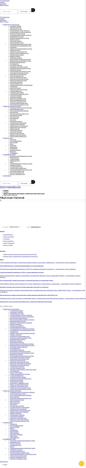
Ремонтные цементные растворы (18, 80)
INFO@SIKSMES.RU (6, 15)
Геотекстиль (13, 139)
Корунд (12, 162)
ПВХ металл (13, 151)
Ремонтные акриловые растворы (18, 77)
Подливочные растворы (16, 121)
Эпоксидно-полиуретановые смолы (19, 103)
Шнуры (11, 144)
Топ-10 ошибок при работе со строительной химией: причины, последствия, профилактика (22, 265)
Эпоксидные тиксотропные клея (18, 74)
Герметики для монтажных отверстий (19, 38)
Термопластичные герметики (17, 124)
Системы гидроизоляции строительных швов (21, 85)
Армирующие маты (15, 160)
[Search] (33, 10)
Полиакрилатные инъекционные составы (20, 68)
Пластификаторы (14, 64)
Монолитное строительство (11, 24)
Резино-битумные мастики (16, 76)
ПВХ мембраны (13, 148)
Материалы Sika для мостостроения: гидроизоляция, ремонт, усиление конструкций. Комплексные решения (26, 301)
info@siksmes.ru (36, 227)
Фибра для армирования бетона (18, 100)
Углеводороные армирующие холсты (19, 94)
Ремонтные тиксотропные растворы (19, 79)
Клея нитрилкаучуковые (16, 115)
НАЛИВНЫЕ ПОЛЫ (9, 154)
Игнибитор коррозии (15, 56)
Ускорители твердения (16, 95)
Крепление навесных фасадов (17, 62)
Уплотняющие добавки (16, 97)
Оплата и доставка (8, 245)
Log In (5, 464)
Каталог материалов (8, 241)
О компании (6, 239)
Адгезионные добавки (15, 26)
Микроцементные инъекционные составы (20, 61)
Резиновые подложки (15, 165)
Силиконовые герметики (16, 82)
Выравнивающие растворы (17, 36)
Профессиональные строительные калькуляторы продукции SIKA (20, 254)
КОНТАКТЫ (7, 175)
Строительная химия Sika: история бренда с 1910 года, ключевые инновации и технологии (22, 272)
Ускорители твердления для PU (18, 101)
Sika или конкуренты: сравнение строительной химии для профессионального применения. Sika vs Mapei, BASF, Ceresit (28, 295)
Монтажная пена (14, 118)
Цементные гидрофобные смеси (18, 98)
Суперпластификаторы (16, 91)
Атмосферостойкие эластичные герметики (21, 107)
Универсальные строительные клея (19, 126)
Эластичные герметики (16, 41)
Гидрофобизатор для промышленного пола (20, 45)
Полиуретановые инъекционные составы (20, 71)
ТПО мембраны (14, 86)
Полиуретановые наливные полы (18, 136)
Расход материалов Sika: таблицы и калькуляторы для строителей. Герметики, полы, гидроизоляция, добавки (26, 280)
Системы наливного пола (16, 83)
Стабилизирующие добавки (17, 92)
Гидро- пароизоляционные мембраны (19, 110)
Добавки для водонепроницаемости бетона (21, 48)
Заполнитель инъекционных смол (18, 52)
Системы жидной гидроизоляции (18, 123)
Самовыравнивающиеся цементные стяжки (21, 163)
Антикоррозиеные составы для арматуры (20, 32)
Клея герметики (14, 112)
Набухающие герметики (16, 58)
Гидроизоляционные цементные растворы (20, 44)
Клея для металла (14, 117)
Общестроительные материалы (12, 106)
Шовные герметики (15, 39)
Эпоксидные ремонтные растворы (18, 89)
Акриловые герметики (15, 27)
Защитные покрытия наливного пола (19, 53)
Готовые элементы (14, 159)
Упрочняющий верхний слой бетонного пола (21, 169)
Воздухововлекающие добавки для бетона (20, 35)
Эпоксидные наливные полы (17, 171)
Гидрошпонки (13, 47)
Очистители (13, 120)
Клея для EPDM (14, 142)
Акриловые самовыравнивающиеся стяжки (21, 156)
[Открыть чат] (81, 463)
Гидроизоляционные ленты (17, 42)
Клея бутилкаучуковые (15, 141)
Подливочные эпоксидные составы (19, 67)
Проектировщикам (8, 234)
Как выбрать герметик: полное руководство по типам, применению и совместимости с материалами (24, 287)
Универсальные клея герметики (18, 127)
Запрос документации (8, 243)
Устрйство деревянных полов (17, 174)
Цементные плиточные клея (17, 133)
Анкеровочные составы (16, 29)
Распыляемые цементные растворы (19, 73)
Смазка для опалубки (15, 88)
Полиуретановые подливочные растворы (20, 59)
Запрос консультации (8, 236)
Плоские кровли (8, 138)
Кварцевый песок (14, 157)
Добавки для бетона (15, 50)
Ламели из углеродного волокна (18, 135)
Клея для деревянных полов (17, 172)
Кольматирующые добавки (17, 55)
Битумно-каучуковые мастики (17, 33)
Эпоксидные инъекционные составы (19, 104)
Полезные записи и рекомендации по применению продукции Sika (20, 256)
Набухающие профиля (15, 70)
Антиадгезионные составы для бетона (19, 30)
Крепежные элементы (15, 150)
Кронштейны (13, 145)
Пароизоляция (13, 147)
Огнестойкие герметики (16, 65)
